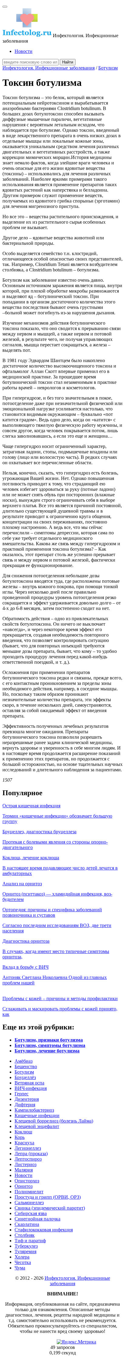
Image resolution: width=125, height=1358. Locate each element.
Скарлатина (27, 1224)
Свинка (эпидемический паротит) (50, 1208)
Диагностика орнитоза (25, 941)
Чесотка (23, 1262)
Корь (20, 1137)
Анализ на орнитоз (22, 883)
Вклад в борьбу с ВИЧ (25, 967)
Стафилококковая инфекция (44, 1229)
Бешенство (26, 1066)
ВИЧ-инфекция (31, 1088)
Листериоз (25, 1164)
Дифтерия (25, 1104)
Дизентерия (27, 1099)
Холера (22, 1256)
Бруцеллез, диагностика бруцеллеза (39, 831)
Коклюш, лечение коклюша (30, 857)
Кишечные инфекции (37, 1115)
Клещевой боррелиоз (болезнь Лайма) (54, 1120)
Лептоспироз (28, 1159)
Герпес (22, 1093)
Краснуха (24, 1142)
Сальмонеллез (29, 1202)
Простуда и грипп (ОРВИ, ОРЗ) (48, 1197)
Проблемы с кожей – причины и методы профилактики (60, 998)
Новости (23, 51)
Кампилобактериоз (34, 1110)
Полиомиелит (29, 1191)
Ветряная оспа (29, 1082)
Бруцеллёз (25, 1077)
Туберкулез (26, 1246)
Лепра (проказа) (31, 1153)
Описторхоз (27, 1180)
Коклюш (23, 1131)
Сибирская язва (31, 1213)
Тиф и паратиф (30, 1240)
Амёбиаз (23, 1061)
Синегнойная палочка (37, 1218)
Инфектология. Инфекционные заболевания (48, 67)
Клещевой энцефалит (37, 1126)
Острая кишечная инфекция (31, 805)
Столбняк (25, 1235)
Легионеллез (28, 1148)
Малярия (24, 1169)
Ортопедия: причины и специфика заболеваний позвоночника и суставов (52, 912)
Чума (20, 1267)
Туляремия (25, 1251)
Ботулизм (108, 67)
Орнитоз (23, 1186)
